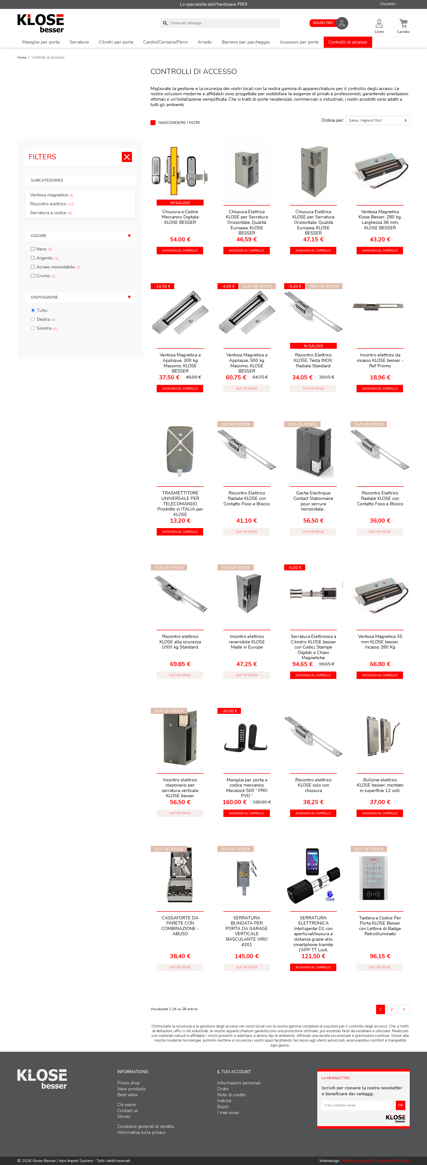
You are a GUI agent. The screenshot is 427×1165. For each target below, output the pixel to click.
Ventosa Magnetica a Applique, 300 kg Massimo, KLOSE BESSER (180, 363)
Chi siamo (126, 1105)
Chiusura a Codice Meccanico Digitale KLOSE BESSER (180, 217)
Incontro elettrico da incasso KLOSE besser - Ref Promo (380, 360)
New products (131, 1089)
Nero (44, 249)
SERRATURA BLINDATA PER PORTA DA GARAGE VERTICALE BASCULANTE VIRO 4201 (247, 931)
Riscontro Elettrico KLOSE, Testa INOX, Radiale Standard (313, 360)
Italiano (387, 4)
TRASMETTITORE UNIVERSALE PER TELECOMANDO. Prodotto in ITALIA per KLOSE (180, 503)
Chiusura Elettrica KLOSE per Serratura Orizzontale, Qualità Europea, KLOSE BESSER (313, 222)
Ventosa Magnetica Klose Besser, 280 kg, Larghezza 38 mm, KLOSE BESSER (380, 220)
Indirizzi (224, 1101)
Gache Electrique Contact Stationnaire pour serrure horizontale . (313, 501)
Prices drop (128, 1083)
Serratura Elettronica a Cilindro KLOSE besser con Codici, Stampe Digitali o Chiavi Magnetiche (313, 647)
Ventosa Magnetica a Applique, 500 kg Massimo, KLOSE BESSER (246, 363)
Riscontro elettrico (52, 204)
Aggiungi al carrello (180, 251)
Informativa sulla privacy (141, 1132)
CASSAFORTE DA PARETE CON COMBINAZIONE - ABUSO (180, 926)
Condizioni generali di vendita (145, 1126)
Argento (47, 258)
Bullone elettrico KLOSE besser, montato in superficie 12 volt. (380, 785)
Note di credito (231, 1095)
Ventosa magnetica (51, 195)
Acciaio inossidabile (58, 267)
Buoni (222, 1107)
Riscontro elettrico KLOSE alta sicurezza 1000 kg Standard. (180, 641)
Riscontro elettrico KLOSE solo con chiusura (313, 785)
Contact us (127, 1111)
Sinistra (47, 328)
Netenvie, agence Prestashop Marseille (376, 1161)
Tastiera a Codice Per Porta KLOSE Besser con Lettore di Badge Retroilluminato (380, 926)
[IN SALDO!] (180, 169)
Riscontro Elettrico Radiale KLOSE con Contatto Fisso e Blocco (247, 498)
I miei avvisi (228, 1113)
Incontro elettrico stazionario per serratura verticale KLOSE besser (180, 788)
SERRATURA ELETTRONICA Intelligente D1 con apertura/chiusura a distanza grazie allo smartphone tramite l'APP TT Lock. (313, 934)
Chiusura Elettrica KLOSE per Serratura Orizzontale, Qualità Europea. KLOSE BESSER (247, 222)
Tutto (42, 310)
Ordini (223, 1089)
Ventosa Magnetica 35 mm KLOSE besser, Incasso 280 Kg (380, 641)
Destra (46, 319)
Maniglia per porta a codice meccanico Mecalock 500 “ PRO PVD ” (246, 788)
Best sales (127, 1095)
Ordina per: (332, 120)
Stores (123, 1116)
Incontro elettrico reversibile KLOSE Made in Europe (247, 641)
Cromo (45, 276)
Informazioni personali (239, 1083)
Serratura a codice (51, 213)
